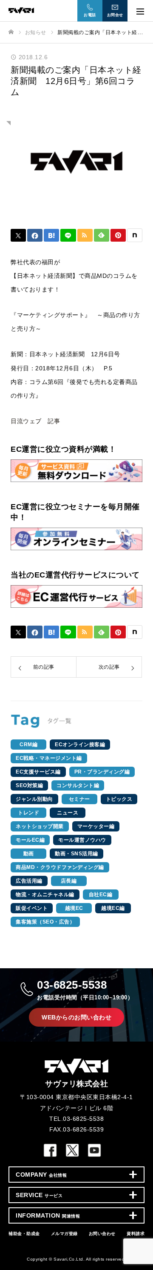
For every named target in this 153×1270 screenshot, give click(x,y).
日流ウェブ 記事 (35, 421)
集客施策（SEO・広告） (45, 922)
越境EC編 (113, 908)
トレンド (28, 813)
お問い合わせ (102, 1233)
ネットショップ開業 (40, 826)
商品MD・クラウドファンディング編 (60, 867)
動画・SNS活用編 (76, 854)
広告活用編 (29, 881)
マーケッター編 (96, 826)
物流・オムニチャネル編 (45, 895)
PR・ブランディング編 (102, 772)
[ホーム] (11, 32)
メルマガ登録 (64, 1233)
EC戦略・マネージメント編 (49, 758)
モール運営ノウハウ (82, 840)
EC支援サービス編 (38, 772)
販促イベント (32, 908)
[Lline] (68, 235)
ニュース (67, 813)
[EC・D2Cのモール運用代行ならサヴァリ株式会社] (68, 10)
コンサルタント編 (78, 785)
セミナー (79, 799)
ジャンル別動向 (34, 799)
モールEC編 (30, 840)
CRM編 (28, 745)
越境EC (74, 908)
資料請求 (135, 1233)
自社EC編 (101, 895)
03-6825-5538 (85, 989)
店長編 (69, 881)
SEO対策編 (29, 785)
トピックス (119, 799)
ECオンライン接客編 (80, 745)
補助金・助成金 (24, 1233)
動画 (28, 854)
